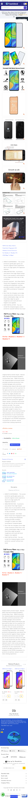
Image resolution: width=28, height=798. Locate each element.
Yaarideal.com (17, 787)
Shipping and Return (14, 490)
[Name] (24, 768)
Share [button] (4, 454)
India (23, 787)
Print (20, 449)
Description (14, 487)
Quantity (5, 442)
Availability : (8, 438)
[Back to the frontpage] (14, 16)
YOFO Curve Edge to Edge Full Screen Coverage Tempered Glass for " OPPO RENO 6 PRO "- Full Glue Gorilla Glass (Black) (7, 668)
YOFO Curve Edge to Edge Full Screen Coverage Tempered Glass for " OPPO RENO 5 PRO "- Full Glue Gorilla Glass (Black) (20, 668)
